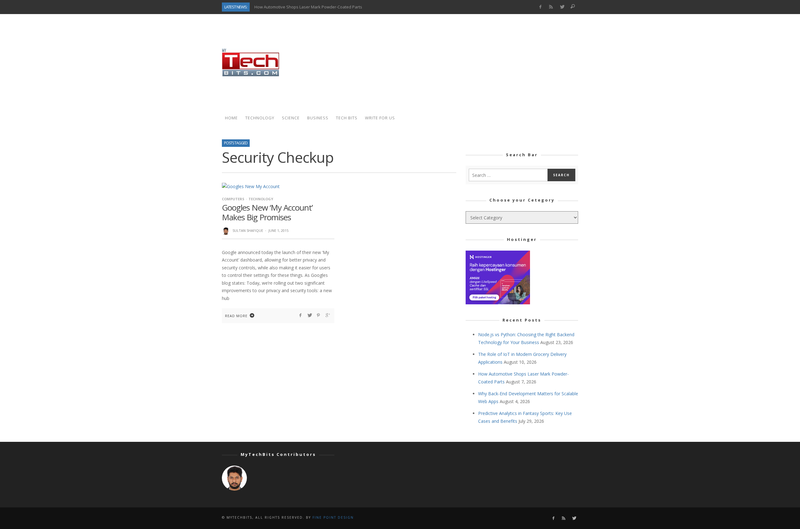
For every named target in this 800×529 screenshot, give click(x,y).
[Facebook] (540, 7)
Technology (260, 199)
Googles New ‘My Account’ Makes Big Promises (267, 212)
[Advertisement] (464, 62)
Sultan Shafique (247, 230)
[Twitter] (562, 7)
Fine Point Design (333, 517)
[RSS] (551, 7)
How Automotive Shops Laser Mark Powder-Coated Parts (308, 7)
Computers (233, 199)
